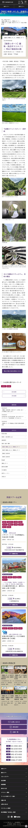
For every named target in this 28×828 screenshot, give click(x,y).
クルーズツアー (5, 776)
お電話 (22, 3)
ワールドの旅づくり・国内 (8, 796)
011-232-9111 (16, 757)
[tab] (25, 2)
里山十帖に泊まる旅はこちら (12, 371)
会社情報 (3, 780)
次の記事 (14, 396)
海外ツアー (4, 768)
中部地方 (4, 386)
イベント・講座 (5, 792)
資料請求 (15, 727)
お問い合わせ (15, 722)
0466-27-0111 (16, 760)
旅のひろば (7, 19)
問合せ (19, 3)
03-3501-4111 (16, 746)
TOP (2, 19)
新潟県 (8, 386)
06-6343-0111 (16, 748)
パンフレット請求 (5, 808)
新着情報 (3, 784)
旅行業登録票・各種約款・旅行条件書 (14, 824)
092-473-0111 (16, 754)
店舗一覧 (15, 732)
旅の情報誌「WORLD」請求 (8, 812)
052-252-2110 (16, 751)
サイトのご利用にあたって (8, 822)
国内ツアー (4, 772)
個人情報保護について (19, 822)
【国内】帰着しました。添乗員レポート (10, 21)
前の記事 (14, 392)
